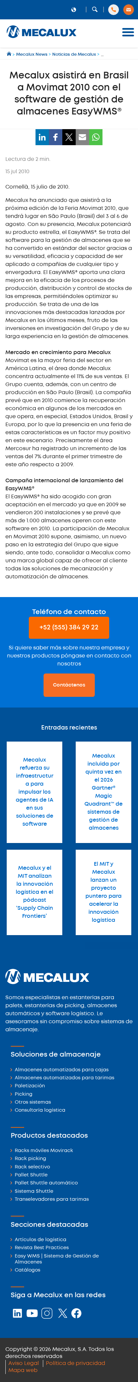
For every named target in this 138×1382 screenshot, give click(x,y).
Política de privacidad (75, 1363)
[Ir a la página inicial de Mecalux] (9, 54)
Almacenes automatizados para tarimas (64, 1078)
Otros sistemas (33, 1102)
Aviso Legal (23, 1363)
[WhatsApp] (95, 137)
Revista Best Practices (42, 1248)
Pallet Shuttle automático (46, 1183)
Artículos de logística (40, 1240)
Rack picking (30, 1159)
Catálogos (27, 1270)
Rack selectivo (32, 1167)
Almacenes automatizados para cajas (62, 1070)
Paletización (30, 1086)
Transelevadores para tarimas (52, 1199)
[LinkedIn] (42, 137)
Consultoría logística (40, 1110)
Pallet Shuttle (31, 1175)
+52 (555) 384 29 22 (69, 627)
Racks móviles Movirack (44, 1151)
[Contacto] (128, 9)
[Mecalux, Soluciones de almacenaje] (41, 38)
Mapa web (23, 1370)
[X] (69, 137)
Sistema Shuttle (34, 1191)
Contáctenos (69, 685)
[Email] (82, 137)
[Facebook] (55, 137)
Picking (23, 1094)
